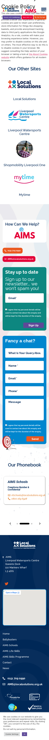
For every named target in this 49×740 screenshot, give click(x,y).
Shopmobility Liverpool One (24, 165)
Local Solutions (24, 99)
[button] (17, 523)
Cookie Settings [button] (11, 734)
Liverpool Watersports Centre (24, 132)
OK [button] (24, 734)
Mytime (24, 195)
